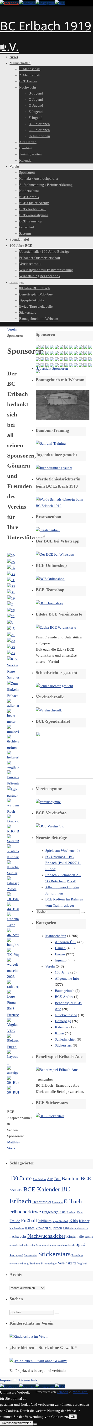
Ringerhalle (75, 1236)
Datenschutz (28, 1380)
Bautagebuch (64, 991)
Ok (73, 1417)
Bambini (71, 1178)
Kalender (61, 1027)
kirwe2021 (44, 1228)
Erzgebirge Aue (54, 1212)
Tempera (62, 1392)
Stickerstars (63, 1045)
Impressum (8, 1380)
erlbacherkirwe (25, 1212)
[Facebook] (9, 3)
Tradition (35, 1263)
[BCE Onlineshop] (50, 579)
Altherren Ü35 (65, 942)
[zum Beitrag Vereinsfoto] (50, 826)
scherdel (14, 1245)
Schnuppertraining (46, 1245)
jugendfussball (60, 1221)
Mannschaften (55, 936)
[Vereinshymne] (48, 802)
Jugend (60, 960)
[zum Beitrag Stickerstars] (50, 1116)
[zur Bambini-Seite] (51, 443)
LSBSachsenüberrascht (75, 1228)
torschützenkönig (19, 1263)
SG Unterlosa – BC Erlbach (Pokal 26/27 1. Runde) (63, 863)
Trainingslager (49, 1263)
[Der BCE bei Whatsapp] (55, 554)
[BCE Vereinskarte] (56, 627)
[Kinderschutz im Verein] (29, 1336)
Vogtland (82, 1263)
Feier (80, 1212)
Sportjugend (16, 1255)
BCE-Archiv (64, 997)
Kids (73, 1220)
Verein (12, 329)
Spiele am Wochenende (62, 850)
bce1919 (16, 1190)
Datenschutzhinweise (16, 1423)
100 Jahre (62, 972)
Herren (60, 954)
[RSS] (60, 3)
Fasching (71, 1212)
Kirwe (59, 1033)
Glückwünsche (66, 1015)
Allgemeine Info (67, 978)
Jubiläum (45, 1221)
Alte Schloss (39, 1179)
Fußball (29, 1220)
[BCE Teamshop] (49, 603)
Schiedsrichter (65, 1039)
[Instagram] (45, 3)
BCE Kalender (41, 1189)
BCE (86, 1178)
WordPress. (80, 1392)
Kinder (84, 1221)
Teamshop (77, 1255)
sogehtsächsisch (66, 1245)
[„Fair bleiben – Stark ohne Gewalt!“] (38, 1361)
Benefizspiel (41, 1202)
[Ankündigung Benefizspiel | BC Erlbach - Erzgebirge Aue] (57, 1070)
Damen (60, 948)
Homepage (63, 1021)
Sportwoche (30, 1255)
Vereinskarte (67, 1263)
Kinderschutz (17, 1228)
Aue (50, 1179)
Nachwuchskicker (46, 1236)
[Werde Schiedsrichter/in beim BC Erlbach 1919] (61, 506)
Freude (15, 1221)
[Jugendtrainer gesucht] (54, 468)
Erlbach (73, 1201)
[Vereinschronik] (49, 710)
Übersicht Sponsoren (52, 368)
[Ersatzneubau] (48, 530)
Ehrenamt (57, 1202)
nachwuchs (18, 1236)
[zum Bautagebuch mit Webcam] (62, 419)
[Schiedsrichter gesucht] (54, 686)
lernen (57, 1228)
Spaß (80, 1244)
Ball (57, 1179)
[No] (35, 1424)
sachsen (89, 1237)
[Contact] (27, 3)
